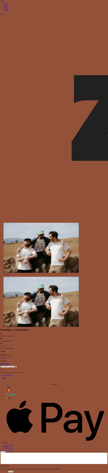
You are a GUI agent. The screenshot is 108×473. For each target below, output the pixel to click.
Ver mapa (3, 358)
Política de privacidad (9, 445)
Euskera (6, 9)
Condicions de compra (9, 448)
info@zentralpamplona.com (7, 375)
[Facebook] (4, 377)
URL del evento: (4, 365)
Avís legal (6, 446)
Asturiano (6, 10)
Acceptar (11, 471)
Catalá (5, 6)
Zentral (2, 14)
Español (6, 3)
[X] (4, 379)
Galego (5, 7)
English (6, 5)
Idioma (2, 1)
